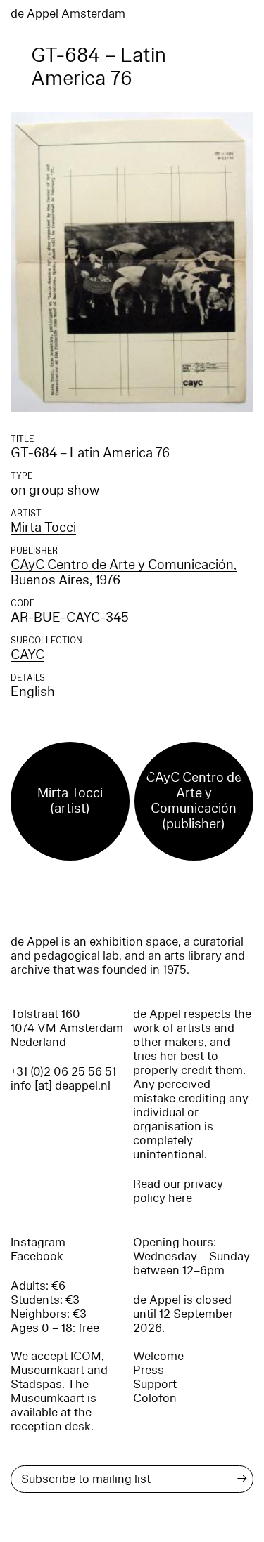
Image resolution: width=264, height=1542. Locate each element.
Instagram (38, 1242)
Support (155, 1384)
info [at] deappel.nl (61, 1086)
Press (148, 1370)
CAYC (27, 655)
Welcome (158, 1356)
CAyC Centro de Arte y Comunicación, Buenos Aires (124, 572)
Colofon (155, 1398)
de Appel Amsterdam (68, 14)
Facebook (37, 1256)
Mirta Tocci (43, 527)
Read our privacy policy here (178, 1191)
